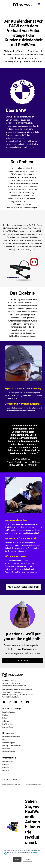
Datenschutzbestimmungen (11, 785)
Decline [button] (27, 859)
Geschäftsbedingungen (33, 785)
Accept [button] (17, 859)
